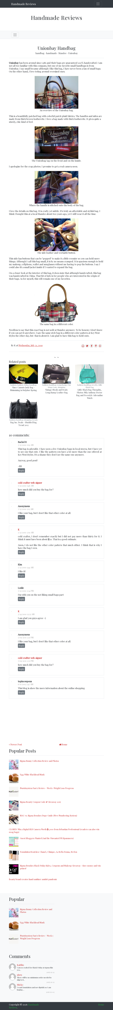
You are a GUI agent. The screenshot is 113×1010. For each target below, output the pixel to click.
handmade (51, 53)
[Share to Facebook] (91, 346)
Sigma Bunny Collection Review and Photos (39, 761)
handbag (40, 53)
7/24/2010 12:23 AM (26, 614)
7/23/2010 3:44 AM (26, 567)
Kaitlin (20, 964)
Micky (20, 984)
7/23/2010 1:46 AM (26, 485)
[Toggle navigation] (98, 4)
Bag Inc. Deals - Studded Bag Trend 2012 (23, 423)
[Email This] (83, 346)
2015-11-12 (50, 972)
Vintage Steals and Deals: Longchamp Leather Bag (56, 391)
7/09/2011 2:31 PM (26, 637)
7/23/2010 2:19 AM (26, 532)
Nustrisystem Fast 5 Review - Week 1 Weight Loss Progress (47, 788)
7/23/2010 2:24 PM (26, 590)
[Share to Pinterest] (96, 346)
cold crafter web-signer (30, 482)
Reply (21, 470)
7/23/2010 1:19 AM (26, 445)
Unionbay (73, 53)
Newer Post (16, 744)
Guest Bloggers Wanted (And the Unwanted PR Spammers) (47, 838)
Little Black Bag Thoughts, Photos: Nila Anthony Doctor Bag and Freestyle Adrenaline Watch (89, 393)
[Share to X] (87, 346)
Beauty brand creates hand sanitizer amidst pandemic (33, 879)
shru (19, 974)
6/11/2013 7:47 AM (25, 684)
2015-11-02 (50, 992)
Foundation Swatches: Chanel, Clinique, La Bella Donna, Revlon (48, 851)
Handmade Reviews (23, 4)
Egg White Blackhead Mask (32, 774)
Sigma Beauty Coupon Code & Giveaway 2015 (40, 802)
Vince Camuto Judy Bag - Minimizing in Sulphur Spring (23, 389)
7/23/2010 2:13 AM (25, 509)
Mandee (62, 53)
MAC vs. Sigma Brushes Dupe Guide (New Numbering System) (48, 815)
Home (64, 744)
